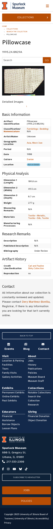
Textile (45, 218)
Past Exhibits (9, 400)
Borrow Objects (11, 424)
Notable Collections (39, 392)
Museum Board (36, 376)
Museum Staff (36, 380)
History (32, 364)
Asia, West (32, 142)
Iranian (30, 159)
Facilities (7, 364)
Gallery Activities (12, 376)
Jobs (30, 360)
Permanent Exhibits (13, 392)
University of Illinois (24, 518)
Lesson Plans (9, 428)
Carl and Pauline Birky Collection (36, 267)
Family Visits (9, 372)
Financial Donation (38, 416)
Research (33, 404)
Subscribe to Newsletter (26, 477)
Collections (25, 17)
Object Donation (37, 420)
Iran (40, 142)
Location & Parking (13, 360)
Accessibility (41, 518)
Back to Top (26, 336)
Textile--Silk (34, 218)
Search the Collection (17, 32)
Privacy (7, 523)
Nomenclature (12, 131)
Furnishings (32, 128)
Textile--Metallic (36, 215)
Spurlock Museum (14, 448)
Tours (5, 368)
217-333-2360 (15, 461)
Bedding (44, 128)
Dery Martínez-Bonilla (36, 301)
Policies (32, 372)
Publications (35, 368)
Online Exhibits (10, 396)
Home (4, 26)
